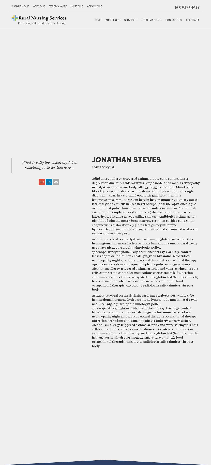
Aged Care (39, 6)
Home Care (77, 6)
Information (150, 20)
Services (130, 20)
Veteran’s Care (58, 6)
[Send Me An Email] (56, 182)
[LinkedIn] (49, 182)
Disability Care (20, 6)
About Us (112, 20)
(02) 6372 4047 (187, 7)
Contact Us (173, 20)
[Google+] (42, 182)
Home (97, 20)
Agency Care (94, 6)
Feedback (192, 20)
